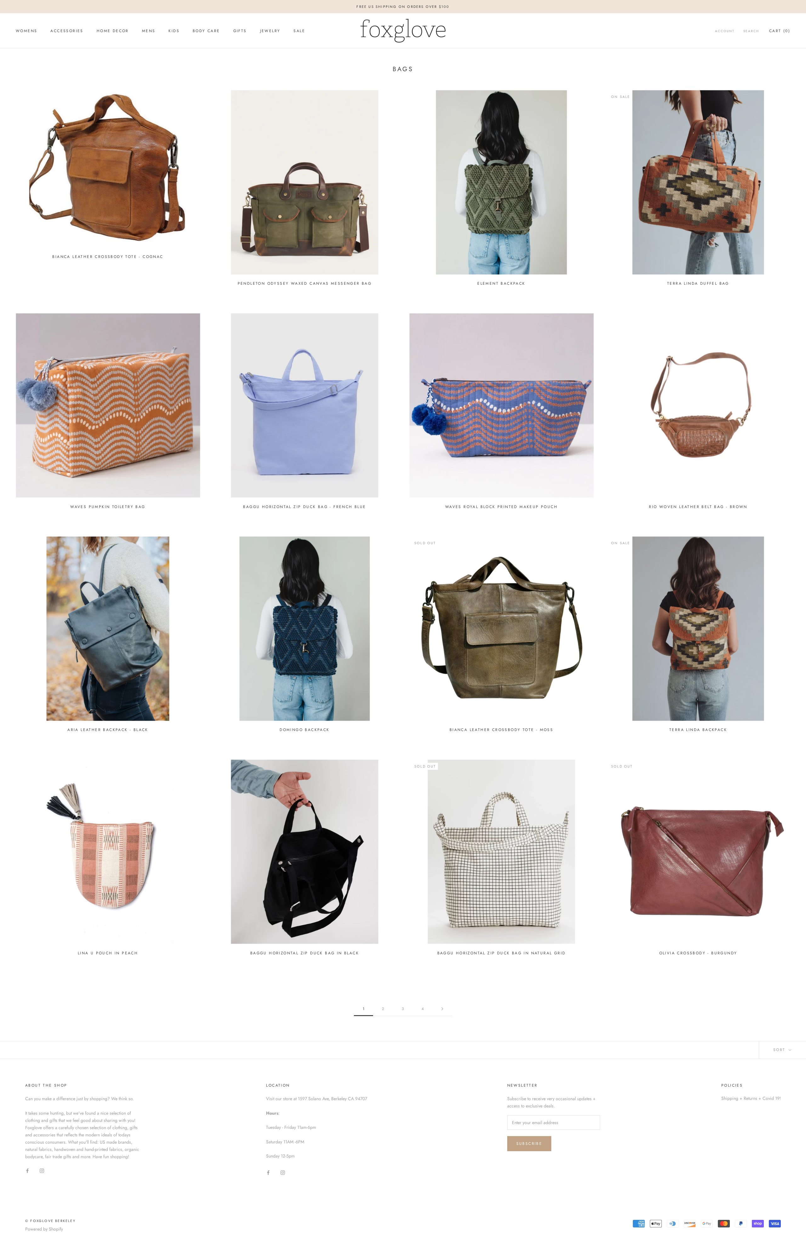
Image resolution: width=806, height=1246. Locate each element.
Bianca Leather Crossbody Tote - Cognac (107, 257)
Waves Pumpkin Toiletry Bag (107, 507)
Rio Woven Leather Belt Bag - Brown (698, 507)
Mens (149, 31)
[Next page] (442, 1009)
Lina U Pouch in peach (108, 953)
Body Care (206, 31)
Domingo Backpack (304, 730)
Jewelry (270, 31)
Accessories (66, 31)
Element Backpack (501, 283)
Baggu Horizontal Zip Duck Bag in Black (304, 953)
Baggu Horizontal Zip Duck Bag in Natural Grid (501, 953)
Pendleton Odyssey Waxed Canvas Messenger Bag (305, 283)
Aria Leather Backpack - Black (107, 730)
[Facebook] (27, 1170)
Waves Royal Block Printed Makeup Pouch (501, 507)
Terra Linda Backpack (698, 730)
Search (751, 31)
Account (725, 31)
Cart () (779, 31)
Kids (173, 31)
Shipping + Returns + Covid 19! (751, 1098)
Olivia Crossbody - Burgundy (698, 953)
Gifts (240, 31)
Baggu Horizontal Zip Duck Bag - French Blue (304, 507)
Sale (299, 31)
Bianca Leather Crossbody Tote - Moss (501, 730)
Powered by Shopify (44, 1229)
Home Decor (113, 31)
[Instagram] (42, 1170)
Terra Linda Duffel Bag (698, 283)
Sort (780, 1050)
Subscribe (529, 1143)
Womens (26, 31)
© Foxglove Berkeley (50, 1220)
